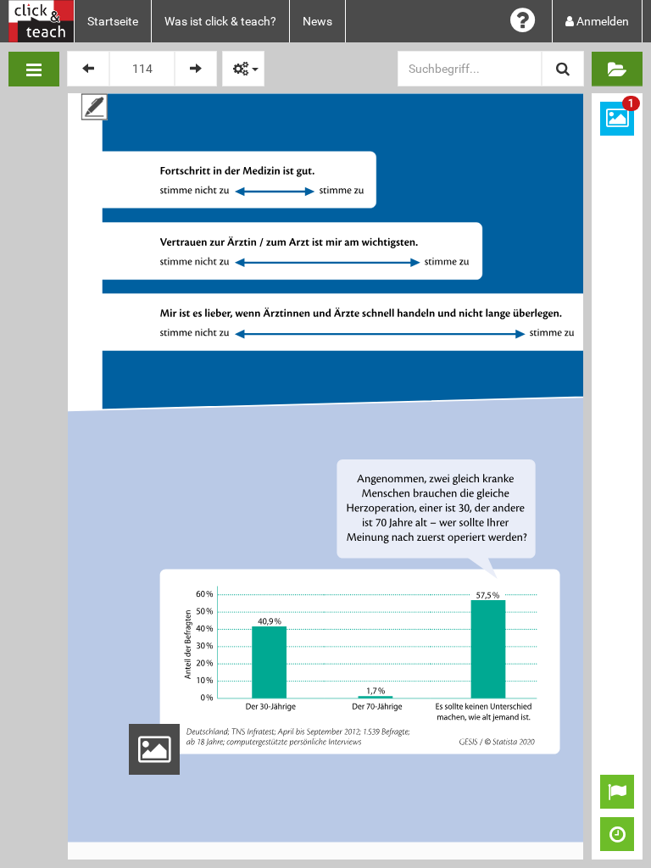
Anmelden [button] (601, 21)
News (317, 21)
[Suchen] (563, 68)
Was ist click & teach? (220, 21)
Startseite (112, 21)
